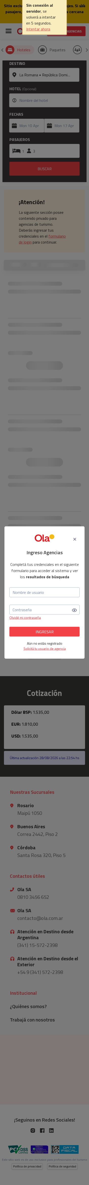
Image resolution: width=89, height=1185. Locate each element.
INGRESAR (45, 631)
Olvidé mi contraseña (25, 617)
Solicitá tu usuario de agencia (44, 648)
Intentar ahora (38, 29)
